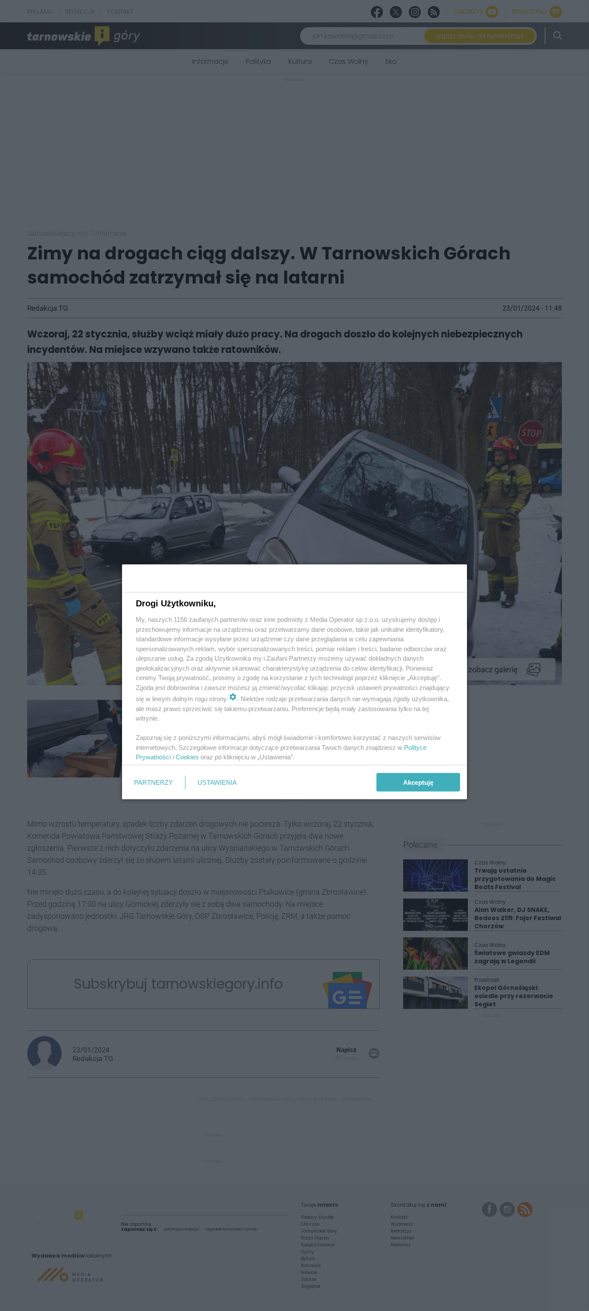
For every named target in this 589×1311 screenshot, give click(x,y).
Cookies (187, 757)
